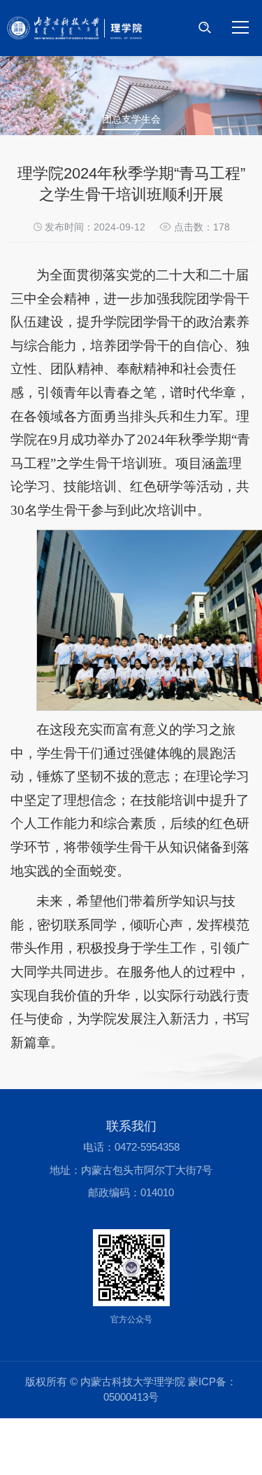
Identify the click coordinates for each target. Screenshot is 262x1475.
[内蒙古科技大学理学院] (74, 28)
